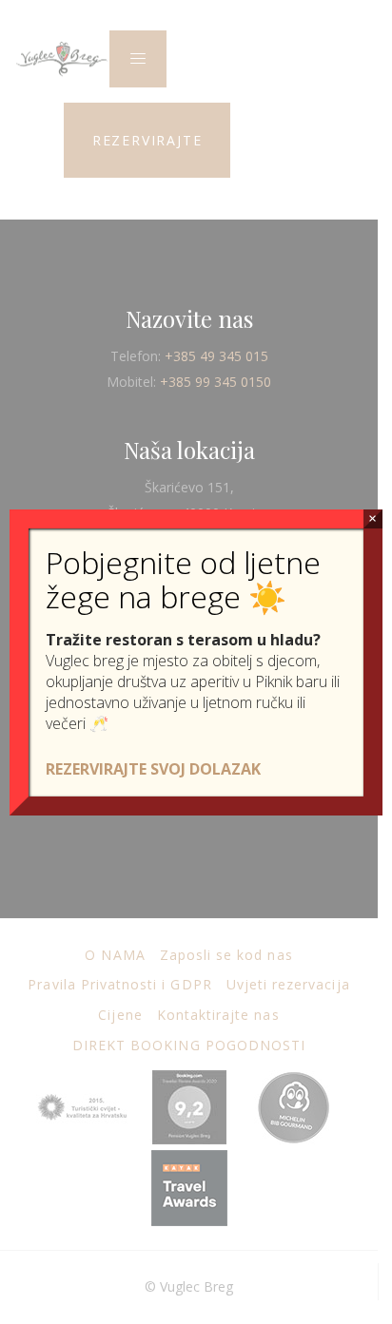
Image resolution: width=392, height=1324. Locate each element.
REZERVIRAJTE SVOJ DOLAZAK (153, 768)
